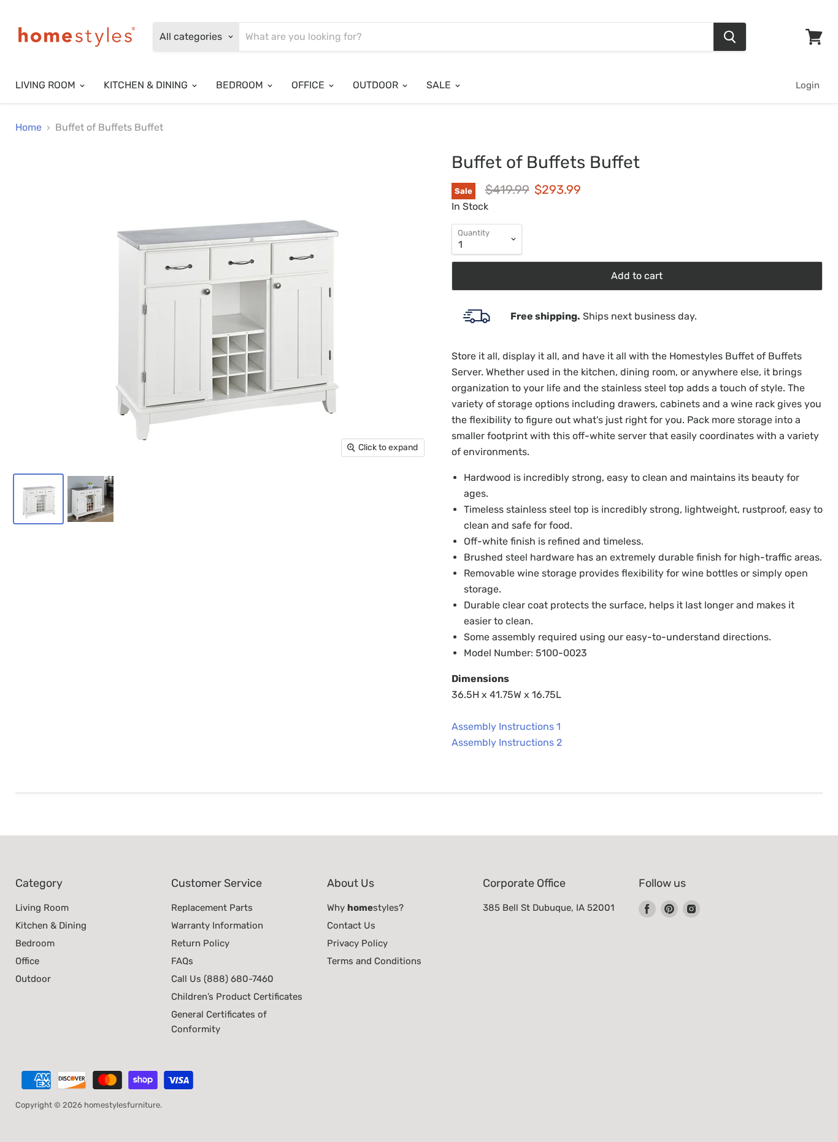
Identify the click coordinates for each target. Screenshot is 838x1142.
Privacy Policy (357, 943)
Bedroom (35, 943)
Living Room (42, 907)
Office (27, 961)
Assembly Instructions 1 (506, 726)
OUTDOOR (377, 85)
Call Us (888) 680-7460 (222, 978)
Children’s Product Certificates (236, 996)
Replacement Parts (212, 907)
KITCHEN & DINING (147, 85)
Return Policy (200, 943)
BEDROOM (241, 85)
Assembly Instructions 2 (507, 742)
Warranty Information (217, 925)
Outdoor (33, 978)
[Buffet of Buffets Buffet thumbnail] (38, 499)
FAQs (182, 961)
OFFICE (309, 85)
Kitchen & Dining (50, 925)
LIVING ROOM (46, 85)
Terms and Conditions (374, 961)
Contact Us (351, 925)
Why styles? (365, 907)
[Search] (729, 37)
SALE (439, 85)
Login (808, 85)
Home (28, 127)
